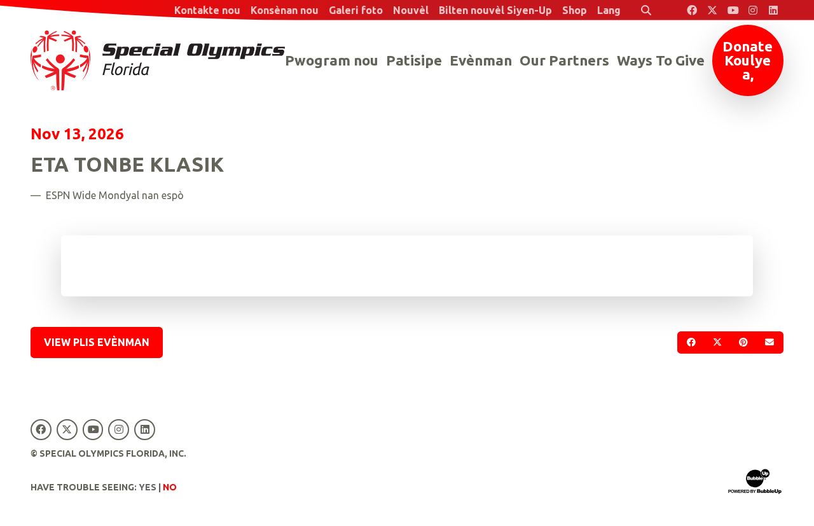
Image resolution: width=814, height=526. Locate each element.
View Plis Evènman (96, 342)
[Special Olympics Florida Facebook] (692, 10)
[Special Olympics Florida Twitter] (712, 10)
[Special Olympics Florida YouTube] (732, 10)
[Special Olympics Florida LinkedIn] (773, 10)
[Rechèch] (646, 10)
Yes (147, 487)
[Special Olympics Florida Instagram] (753, 10)
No (170, 487)
